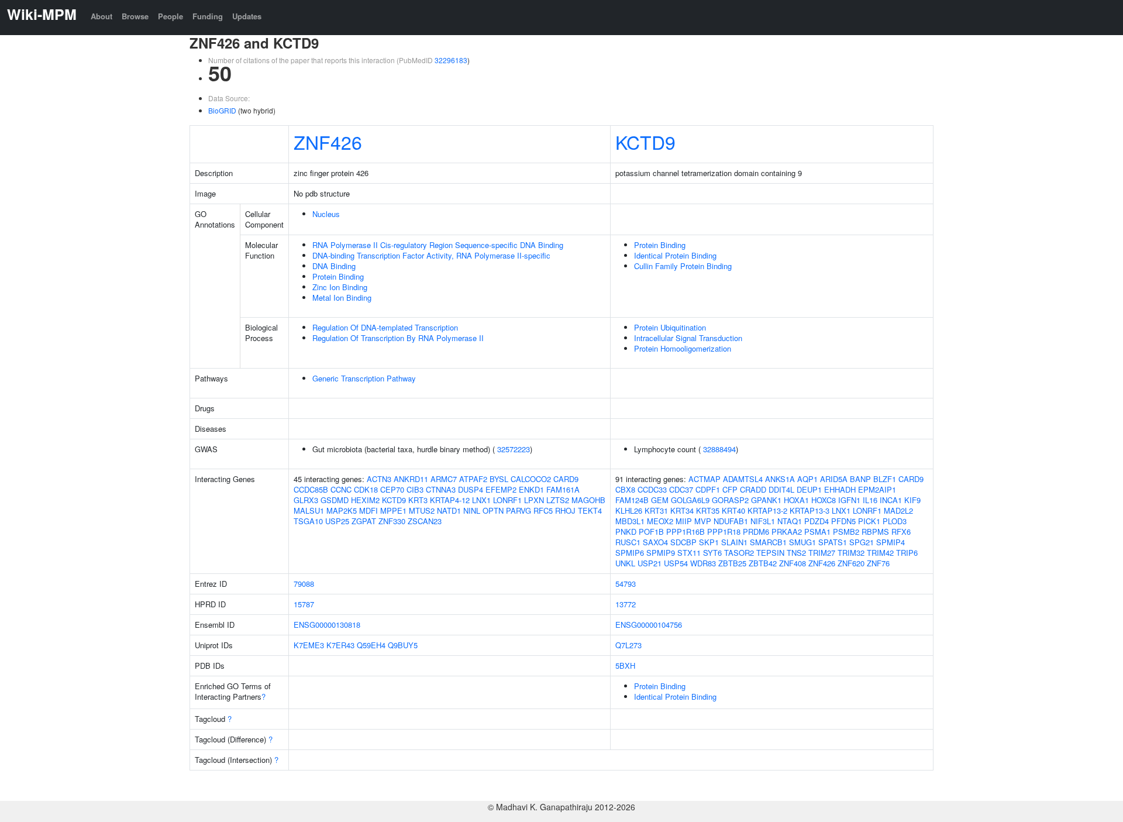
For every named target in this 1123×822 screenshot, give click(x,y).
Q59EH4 (371, 645)
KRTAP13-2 (767, 510)
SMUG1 (802, 542)
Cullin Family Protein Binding (683, 265)
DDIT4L (781, 489)
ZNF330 (391, 521)
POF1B (651, 531)
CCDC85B (311, 489)
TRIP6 (907, 552)
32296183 (451, 60)
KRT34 (682, 510)
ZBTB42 (763, 563)
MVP (702, 521)
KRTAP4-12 (450, 499)
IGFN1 (849, 499)
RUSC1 (627, 542)
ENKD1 (531, 489)
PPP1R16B (685, 531)
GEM (660, 499)
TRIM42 (880, 552)
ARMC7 (443, 478)
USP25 (337, 521)
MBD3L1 (630, 521)
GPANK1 (766, 499)
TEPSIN (770, 552)
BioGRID (222, 110)
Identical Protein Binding (675, 255)
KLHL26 (628, 510)
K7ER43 (340, 645)
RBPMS (875, 531)
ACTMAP (704, 478)
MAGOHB (588, 499)
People (170, 16)
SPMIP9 (660, 552)
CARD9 (565, 478)
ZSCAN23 (425, 521)
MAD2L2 (898, 510)
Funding (207, 16)
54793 (625, 583)
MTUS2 (422, 510)
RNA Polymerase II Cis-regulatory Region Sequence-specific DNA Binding (437, 244)
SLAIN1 (734, 542)
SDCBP (683, 542)
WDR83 (703, 563)
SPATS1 (832, 542)
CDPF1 (707, 489)
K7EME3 (309, 645)
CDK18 (366, 489)
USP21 (650, 563)
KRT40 (733, 510)
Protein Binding (338, 276)
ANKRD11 (411, 478)
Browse (135, 16)
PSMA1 (817, 531)
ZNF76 (878, 563)
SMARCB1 (768, 542)
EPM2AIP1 (877, 489)
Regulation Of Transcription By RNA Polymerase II (398, 337)
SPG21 (861, 542)
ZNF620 (851, 563)
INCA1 (891, 499)
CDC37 (681, 489)
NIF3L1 (762, 521)
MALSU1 (309, 510)
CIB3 (415, 489)
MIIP (684, 521)
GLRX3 (306, 499)
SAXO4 (655, 542)
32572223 (513, 449)
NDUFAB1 (731, 521)
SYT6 (712, 552)
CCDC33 (652, 489)
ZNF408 (792, 563)
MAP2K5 (341, 510)
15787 (304, 604)
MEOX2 (660, 521)
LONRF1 (507, 499)
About (101, 16)
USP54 (676, 563)
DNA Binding (334, 265)
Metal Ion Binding (341, 297)
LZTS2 (557, 499)
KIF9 (912, 499)
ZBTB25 (732, 563)
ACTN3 (379, 478)
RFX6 (901, 531)
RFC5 (543, 510)
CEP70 (392, 489)
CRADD (753, 489)
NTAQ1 (789, 521)
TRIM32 (851, 552)
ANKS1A (780, 478)
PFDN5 (843, 521)
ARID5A (834, 478)
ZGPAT (364, 521)
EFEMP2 (500, 489)
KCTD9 (645, 141)
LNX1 (481, 499)
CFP (730, 489)
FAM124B (632, 499)
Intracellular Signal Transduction (688, 337)
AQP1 (807, 478)
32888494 (719, 449)
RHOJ (565, 510)
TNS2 (796, 552)
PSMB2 (846, 531)
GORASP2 (730, 499)
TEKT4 (590, 510)
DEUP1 (809, 489)
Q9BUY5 (403, 645)
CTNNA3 (441, 489)
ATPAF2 (473, 478)
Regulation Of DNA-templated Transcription (385, 327)
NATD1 (449, 510)
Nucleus (326, 213)
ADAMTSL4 (743, 478)
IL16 (870, 499)
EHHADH (840, 489)
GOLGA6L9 (690, 499)
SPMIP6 (629, 552)
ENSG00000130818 (327, 624)
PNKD (625, 531)
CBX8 (625, 489)
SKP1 (709, 542)
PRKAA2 (786, 531)
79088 (304, 583)
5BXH (625, 665)
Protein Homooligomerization (682, 348)
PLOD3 (895, 521)
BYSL (499, 478)
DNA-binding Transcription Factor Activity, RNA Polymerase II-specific (431, 255)
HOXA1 (796, 499)
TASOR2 (739, 552)
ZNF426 (328, 141)
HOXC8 (823, 499)
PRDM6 (756, 531)
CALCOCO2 (531, 478)
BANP (860, 478)
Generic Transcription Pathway (364, 378)
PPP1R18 (723, 531)
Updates (246, 16)
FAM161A (563, 489)
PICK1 (869, 521)
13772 (625, 604)
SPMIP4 (890, 542)
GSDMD (335, 499)
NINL (471, 510)
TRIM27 (821, 552)
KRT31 (656, 510)
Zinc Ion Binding (339, 287)
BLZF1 (884, 478)
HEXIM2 (365, 499)
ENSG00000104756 (648, 624)
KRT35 (707, 510)
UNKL (625, 563)
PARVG (518, 510)
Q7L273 (628, 645)
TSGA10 (308, 521)
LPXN (534, 499)
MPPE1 (393, 510)
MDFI (368, 510)
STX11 (689, 552)
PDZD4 (816, 521)
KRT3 (418, 499)
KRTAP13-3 (809, 510)
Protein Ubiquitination (670, 327)
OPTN (493, 510)
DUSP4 (470, 489)
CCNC (341, 489)
